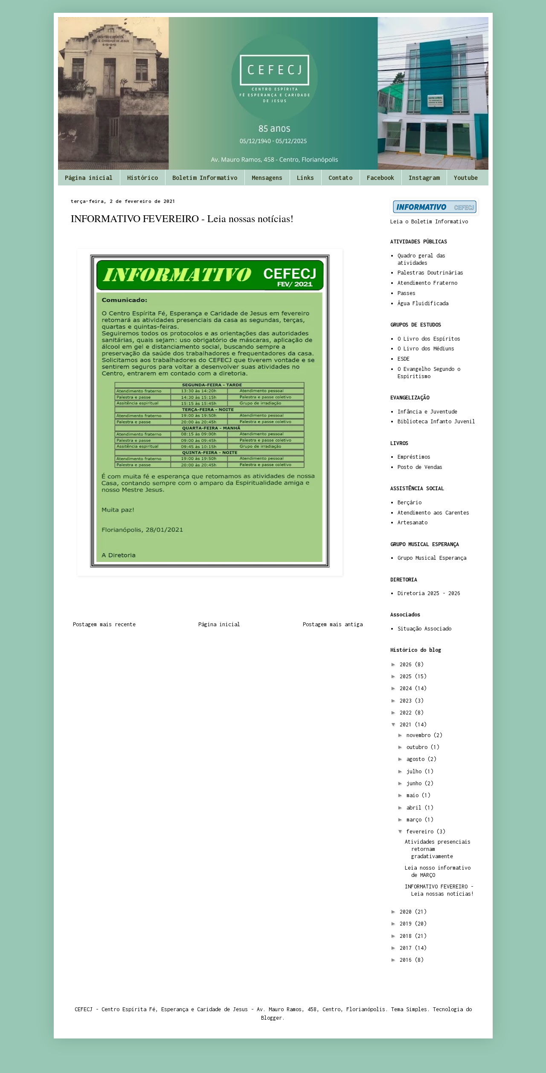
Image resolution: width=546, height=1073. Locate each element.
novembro (420, 735)
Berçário (409, 502)
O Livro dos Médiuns (426, 348)
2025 (407, 676)
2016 (407, 960)
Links (305, 177)
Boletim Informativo (204, 177)
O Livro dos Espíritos (429, 338)
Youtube (466, 177)
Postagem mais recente (104, 624)
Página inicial (89, 177)
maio (414, 795)
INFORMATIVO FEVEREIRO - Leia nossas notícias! (439, 890)
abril (415, 807)
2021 (407, 724)
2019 (407, 923)
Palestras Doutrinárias (430, 272)
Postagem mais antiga (333, 624)
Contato (340, 177)
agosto (417, 759)
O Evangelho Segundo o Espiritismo (429, 372)
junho (415, 783)
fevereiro (421, 831)
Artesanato (412, 522)
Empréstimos (414, 457)
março (415, 819)
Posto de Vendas (420, 467)
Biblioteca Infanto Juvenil (436, 421)
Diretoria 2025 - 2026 (429, 593)
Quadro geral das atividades (421, 259)
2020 (407, 911)
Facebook (380, 177)
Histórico (142, 177)
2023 (407, 700)
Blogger (271, 1018)
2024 (407, 688)
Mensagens (267, 177)
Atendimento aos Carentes (433, 512)
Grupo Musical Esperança (432, 558)
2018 (407, 936)
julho (415, 771)
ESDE (404, 359)
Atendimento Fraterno (427, 283)
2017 (407, 948)
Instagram (424, 177)
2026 (407, 664)
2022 (407, 712)
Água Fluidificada (423, 303)
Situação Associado (424, 628)
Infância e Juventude (427, 411)
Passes (406, 293)
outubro (418, 747)
